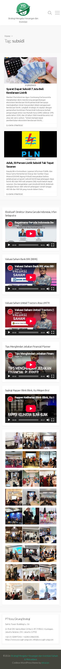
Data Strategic (16, 125)
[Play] (9, 245)
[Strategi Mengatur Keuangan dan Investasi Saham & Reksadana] (23, 9)
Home (7, 36)
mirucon (45, 662)
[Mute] (47, 245)
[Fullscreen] (52, 245)
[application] (31, 233)
